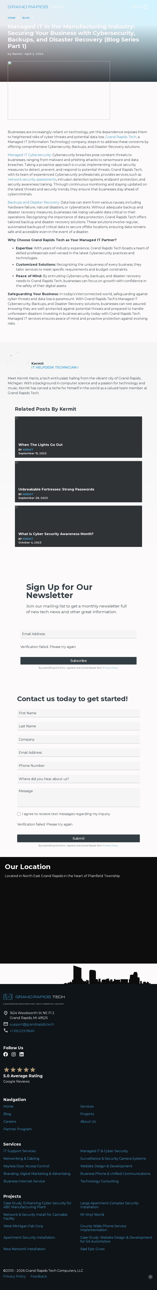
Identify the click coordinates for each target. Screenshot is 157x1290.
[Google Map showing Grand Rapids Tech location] (78, 923)
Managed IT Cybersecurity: (30, 155)
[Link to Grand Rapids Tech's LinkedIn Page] (21, 1054)
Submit (79, 838)
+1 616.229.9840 (22, 1031)
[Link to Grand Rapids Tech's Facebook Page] (5, 1054)
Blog (25, 18)
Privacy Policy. (110, 667)
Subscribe (78, 661)
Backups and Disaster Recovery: (34, 202)
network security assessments (32, 179)
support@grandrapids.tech (32, 1024)
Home (12, 18)
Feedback (39, 1276)
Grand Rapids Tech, (121, 137)
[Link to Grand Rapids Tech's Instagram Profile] (13, 1054)
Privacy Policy (14, 1276)
